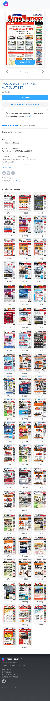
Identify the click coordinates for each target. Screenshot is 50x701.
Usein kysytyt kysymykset (14, 665)
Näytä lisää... (7, 167)
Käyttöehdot (8, 670)
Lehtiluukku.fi (14, 659)
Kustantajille (8, 674)
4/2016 (28, 116)
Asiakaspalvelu (9, 663)
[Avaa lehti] (9, 202)
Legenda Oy (15, 181)
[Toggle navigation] (44, 3)
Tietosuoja (7, 672)
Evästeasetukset (10, 677)
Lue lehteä (25, 97)
